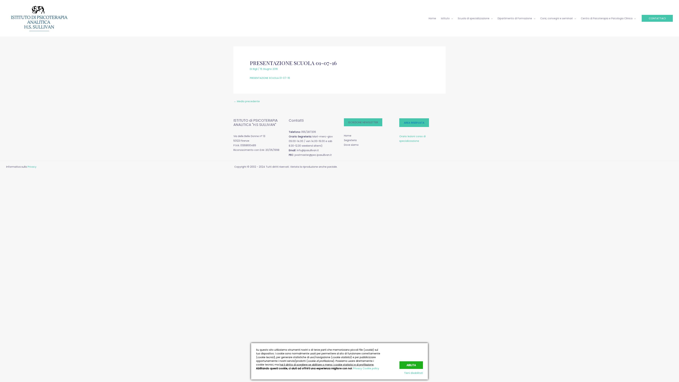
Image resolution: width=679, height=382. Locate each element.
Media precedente (247, 101)
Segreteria (350, 140)
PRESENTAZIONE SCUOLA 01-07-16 (270, 78)
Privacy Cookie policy (366, 368)
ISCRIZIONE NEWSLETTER (363, 122)
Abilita (411, 365)
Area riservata (414, 123)
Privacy (32, 167)
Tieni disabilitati (413, 373)
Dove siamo (351, 145)
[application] (451, 18)
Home (347, 135)
